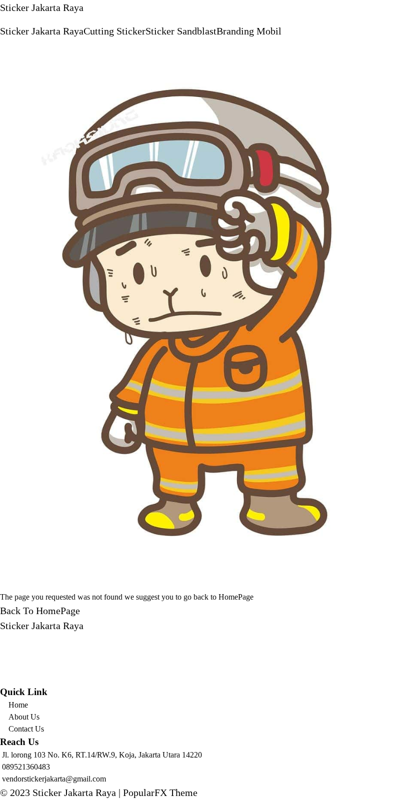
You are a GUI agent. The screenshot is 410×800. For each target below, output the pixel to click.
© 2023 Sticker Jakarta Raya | (61, 792)
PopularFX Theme (160, 792)
